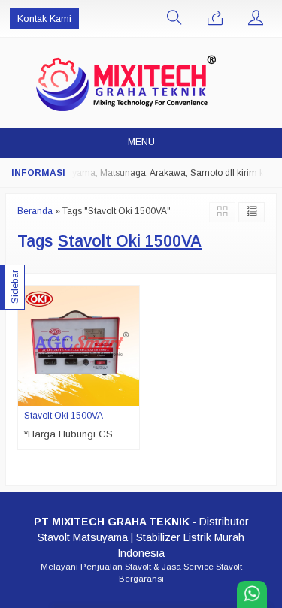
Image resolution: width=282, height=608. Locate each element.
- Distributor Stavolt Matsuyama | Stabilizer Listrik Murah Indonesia (141, 537)
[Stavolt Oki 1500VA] (78, 345)
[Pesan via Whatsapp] (215, 19)
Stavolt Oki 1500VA (63, 415)
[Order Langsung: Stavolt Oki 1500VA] (130, 393)
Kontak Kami (44, 19)
